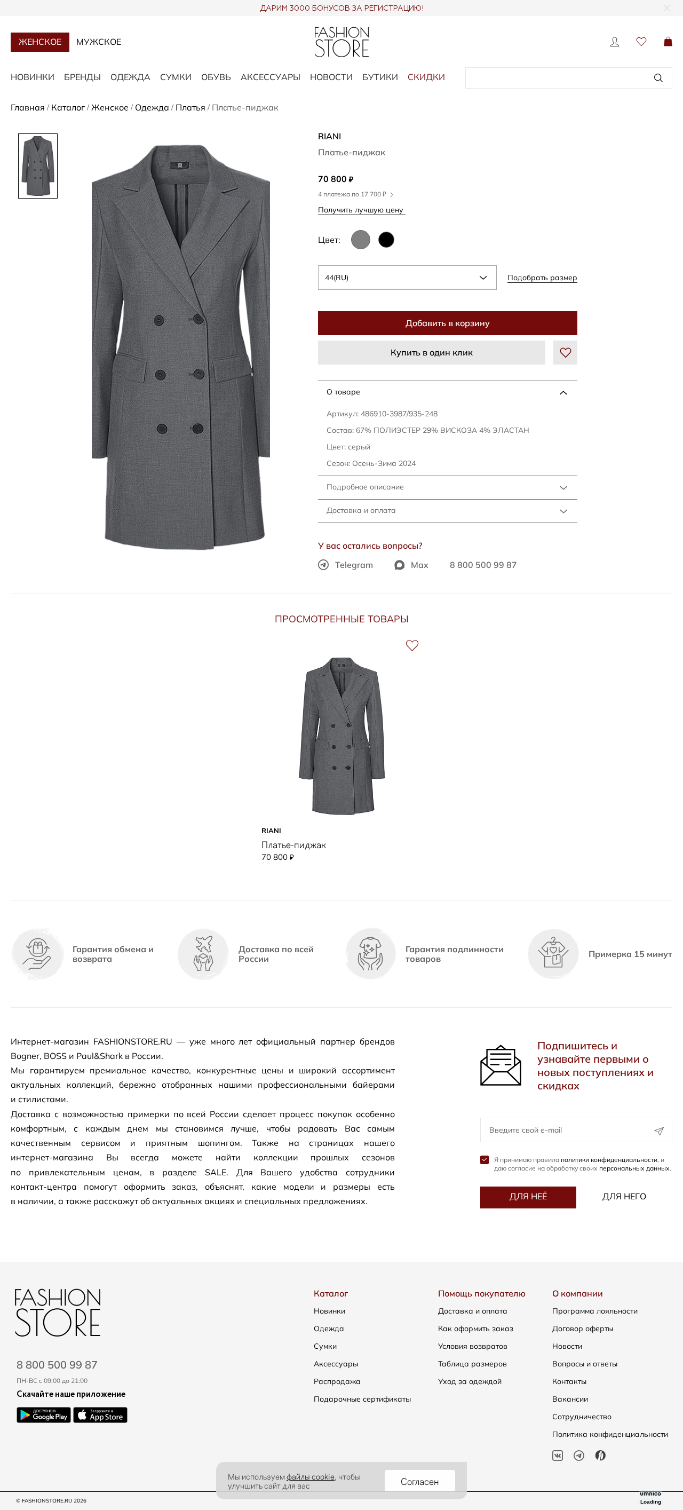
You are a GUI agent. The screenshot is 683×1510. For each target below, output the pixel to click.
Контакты (569, 1381)
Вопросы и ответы (584, 1364)
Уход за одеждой (470, 1381)
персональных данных (634, 1168)
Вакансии (570, 1399)
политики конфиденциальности (609, 1160)
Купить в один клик (432, 352)
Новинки (32, 77)
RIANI (329, 136)
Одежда (130, 77)
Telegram (354, 564)
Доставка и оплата (361, 510)
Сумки (176, 77)
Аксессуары (270, 77)
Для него (624, 1196)
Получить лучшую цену (362, 209)
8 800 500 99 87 (483, 564)
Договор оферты (582, 1328)
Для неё (528, 1196)
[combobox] (407, 277)
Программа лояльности (595, 1311)
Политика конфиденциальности (610, 1434)
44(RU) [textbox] (336, 277)
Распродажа (337, 1381)
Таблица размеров (472, 1364)
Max (419, 564)
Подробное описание (365, 487)
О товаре (343, 392)
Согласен (420, 1480)
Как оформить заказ (475, 1328)
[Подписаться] (659, 1131)
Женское (40, 41)
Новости (331, 77)
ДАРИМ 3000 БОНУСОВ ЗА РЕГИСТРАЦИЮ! (342, 8)
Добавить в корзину (448, 323)
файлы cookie (311, 1476)
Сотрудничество (581, 1416)
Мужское (98, 41)
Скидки (426, 77)
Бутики (380, 77)
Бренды (82, 77)
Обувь (216, 77)
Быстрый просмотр (341, 805)
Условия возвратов (472, 1346)
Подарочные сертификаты (362, 1399)
